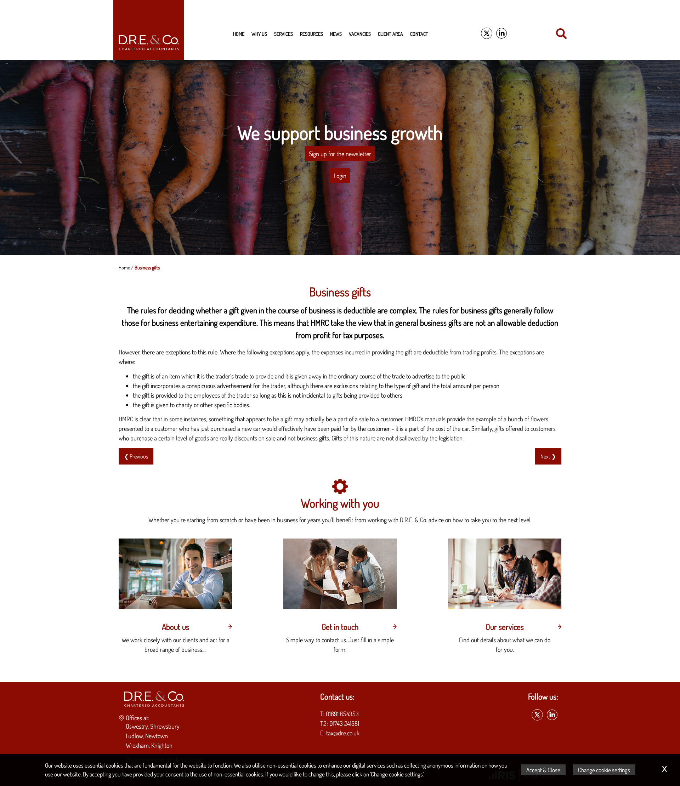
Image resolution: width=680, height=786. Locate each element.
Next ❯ (548, 456)
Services (283, 33)
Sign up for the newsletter (340, 154)
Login (340, 176)
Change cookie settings (604, 770)
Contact (419, 33)
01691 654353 (342, 714)
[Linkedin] (501, 34)
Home (238, 33)
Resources (311, 33)
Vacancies (360, 33)
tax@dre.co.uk (342, 733)
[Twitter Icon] (486, 34)
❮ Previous (136, 456)
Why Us (259, 33)
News (336, 33)
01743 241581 (344, 723)
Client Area (390, 33)
